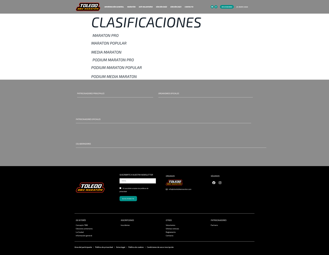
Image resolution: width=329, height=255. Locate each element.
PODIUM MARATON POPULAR (116, 67)
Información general (114, 7)
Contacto (189, 7)
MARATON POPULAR (109, 43)
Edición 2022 (161, 7)
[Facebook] (212, 6)
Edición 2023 (175, 7)
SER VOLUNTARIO (146, 7)
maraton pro (106, 35)
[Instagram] (215, 6)
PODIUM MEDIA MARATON (114, 76)
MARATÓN (131, 7)
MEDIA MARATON (106, 52)
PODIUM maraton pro (113, 59)
